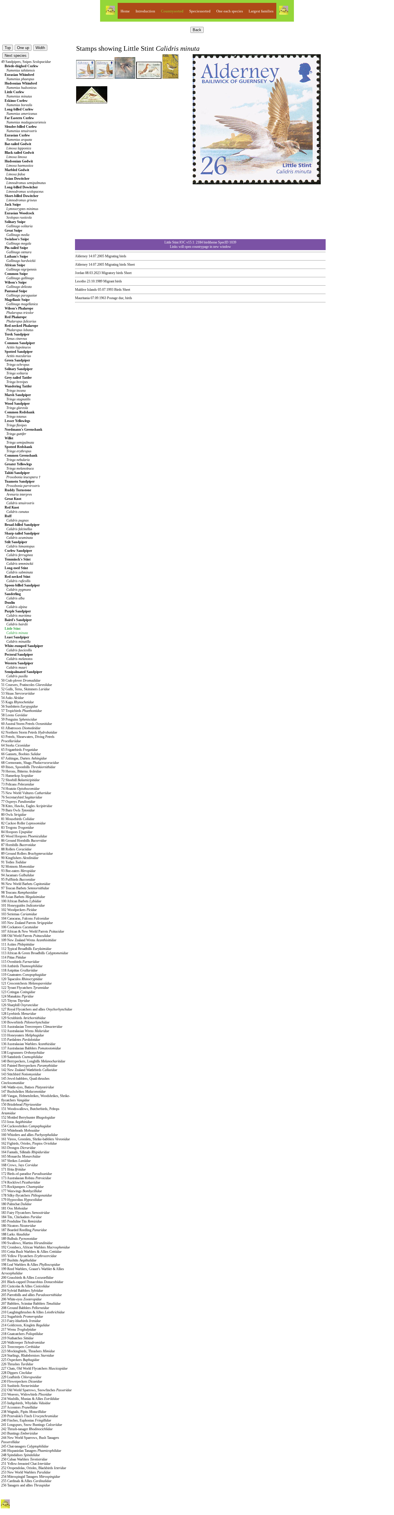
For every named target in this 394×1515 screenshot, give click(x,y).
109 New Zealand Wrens (28, 940)
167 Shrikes (16, 1161)
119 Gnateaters (23, 975)
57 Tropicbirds (21, 711)
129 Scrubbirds (23, 1018)
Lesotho (80, 281)
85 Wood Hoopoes (24, 836)
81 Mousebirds (17, 819)
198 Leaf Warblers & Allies (30, 1265)
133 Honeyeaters (22, 1035)
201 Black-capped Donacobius (32, 1282)
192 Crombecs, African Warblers (35, 1247)
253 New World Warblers (25, 1472)
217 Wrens (18, 1329)
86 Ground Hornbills (23, 841)
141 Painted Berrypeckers (29, 1066)
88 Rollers (16, 849)
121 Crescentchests (26, 983)
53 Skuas (18, 693)
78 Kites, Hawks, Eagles (26, 806)
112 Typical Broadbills (26, 949)
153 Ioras (16, 1122)
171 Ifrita (13, 1169)
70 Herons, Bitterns (21, 771)
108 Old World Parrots (26, 936)
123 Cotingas (18, 992)
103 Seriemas (19, 914)
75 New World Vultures (26, 793)
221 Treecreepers (20, 1347)
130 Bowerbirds (25, 1022)
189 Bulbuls (19, 1239)
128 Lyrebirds (18, 1014)
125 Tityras (15, 1001)
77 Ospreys (18, 802)
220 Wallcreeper (23, 1342)
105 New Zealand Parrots (27, 923)
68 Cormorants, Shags (30, 763)
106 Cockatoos (19, 927)
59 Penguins (19, 719)
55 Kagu (17, 702)
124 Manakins (17, 996)
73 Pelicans (17, 784)
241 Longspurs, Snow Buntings (31, 1425)
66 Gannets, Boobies (21, 754)
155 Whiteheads (20, 1130)
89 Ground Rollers (27, 854)
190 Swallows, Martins (26, 1243)
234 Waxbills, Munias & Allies (30, 1399)
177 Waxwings (21, 1191)
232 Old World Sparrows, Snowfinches (36, 1390)
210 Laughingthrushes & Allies (33, 1312)
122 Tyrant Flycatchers (25, 988)
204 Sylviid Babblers (22, 1291)
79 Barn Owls (18, 810)
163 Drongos (18, 1148)
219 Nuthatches (17, 1338)
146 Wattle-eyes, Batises (27, 1087)
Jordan (79, 273)
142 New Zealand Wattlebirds (29, 1070)
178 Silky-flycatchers (26, 1195)
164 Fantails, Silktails (25, 1152)
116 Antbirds (21, 966)
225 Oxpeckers (20, 1360)
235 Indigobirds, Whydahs (25, 1403)
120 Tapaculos (21, 979)
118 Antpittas (19, 970)
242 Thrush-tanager (26, 1429)
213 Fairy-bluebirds (21, 1321)
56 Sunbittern (19, 706)
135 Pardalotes (20, 1040)
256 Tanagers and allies (25, 1485)
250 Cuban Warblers (24, 1459)
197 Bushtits (18, 1260)
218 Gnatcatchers (22, 1334)
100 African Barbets (21, 901)
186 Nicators (18, 1226)
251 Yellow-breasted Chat (25, 1464)
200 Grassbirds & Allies (27, 1278)
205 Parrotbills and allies (31, 1295)
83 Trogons (17, 828)
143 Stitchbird (21, 1074)
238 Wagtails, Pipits (23, 1412)
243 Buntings (19, 1433)
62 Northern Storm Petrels (29, 732)
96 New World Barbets (25, 884)
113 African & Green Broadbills (34, 953)
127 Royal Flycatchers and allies (36, 1009)
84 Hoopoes (16, 832)
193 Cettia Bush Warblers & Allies (31, 1252)
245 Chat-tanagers (24, 1446)
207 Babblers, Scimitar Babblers (31, 1304)
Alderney (81, 256)
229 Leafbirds (21, 1377)
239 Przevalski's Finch (29, 1416)
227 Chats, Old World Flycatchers (34, 1368)
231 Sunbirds (20, 1386)
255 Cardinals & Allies (26, 1481)
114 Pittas (13, 957)
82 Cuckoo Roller (23, 823)
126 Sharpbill (19, 1005)
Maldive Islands (86, 290)
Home (125, 11)
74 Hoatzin (20, 789)
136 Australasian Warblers (28, 1044)
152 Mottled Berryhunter (28, 1117)
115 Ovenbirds (20, 962)
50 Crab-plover (20, 680)
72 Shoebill (20, 780)
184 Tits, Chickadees (21, 1217)
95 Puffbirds (18, 879)
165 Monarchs (20, 1156)
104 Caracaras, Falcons (25, 918)
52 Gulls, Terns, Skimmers (25, 689)
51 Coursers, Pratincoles (26, 685)
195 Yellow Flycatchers (29, 1256)
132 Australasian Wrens (25, 1031)
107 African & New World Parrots (32, 931)
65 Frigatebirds (19, 750)
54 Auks (12, 698)
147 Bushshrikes (23, 1092)
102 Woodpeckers (19, 910)
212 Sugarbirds (22, 1317)
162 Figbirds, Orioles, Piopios (29, 1143)
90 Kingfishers (19, 858)
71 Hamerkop (17, 776)
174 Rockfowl (20, 1182)
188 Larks (15, 1234)
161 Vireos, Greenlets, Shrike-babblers (35, 1139)
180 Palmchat (16, 1204)
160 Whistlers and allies (29, 1135)
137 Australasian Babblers (31, 1048)
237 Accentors (19, 1407)
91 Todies (13, 862)
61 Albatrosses (20, 728)
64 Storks (15, 745)
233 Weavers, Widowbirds (26, 1394)
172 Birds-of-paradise (26, 1174)
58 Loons (14, 715)
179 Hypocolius (21, 1200)
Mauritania (82, 298)
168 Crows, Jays (19, 1165)
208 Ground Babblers (25, 1308)
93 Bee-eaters (18, 871)
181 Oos (14, 1208)
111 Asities (17, 944)
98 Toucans (19, 892)
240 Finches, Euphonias (26, 1420)
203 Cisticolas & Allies (25, 1286)
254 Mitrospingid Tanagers (30, 1477)
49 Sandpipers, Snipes (26, 62)
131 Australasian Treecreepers (31, 1027)
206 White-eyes (21, 1299)
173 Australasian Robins (26, 1178)
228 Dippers (16, 1373)
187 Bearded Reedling (24, 1230)
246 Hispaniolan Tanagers (31, 1451)
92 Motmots (17, 867)
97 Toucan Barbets (25, 888)
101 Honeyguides (23, 905)
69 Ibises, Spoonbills (28, 767)
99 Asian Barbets (23, 897)
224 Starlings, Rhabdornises (27, 1355)
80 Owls (13, 815)
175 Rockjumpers (22, 1187)
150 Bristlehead (21, 1104)
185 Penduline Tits (21, 1221)
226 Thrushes (17, 1364)
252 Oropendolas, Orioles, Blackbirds (33, 1468)
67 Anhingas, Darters (24, 758)
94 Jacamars (17, 875)
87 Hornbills (18, 845)
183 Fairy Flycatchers (25, 1213)
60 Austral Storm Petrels (26, 724)
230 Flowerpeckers (21, 1381)
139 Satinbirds (22, 1057)
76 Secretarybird (21, 797)
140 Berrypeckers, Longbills (33, 1061)
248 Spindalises (20, 1455)
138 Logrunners (22, 1053)
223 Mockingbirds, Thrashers (28, 1351)
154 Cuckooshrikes (26, 1126)
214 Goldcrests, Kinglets (25, 1325)
